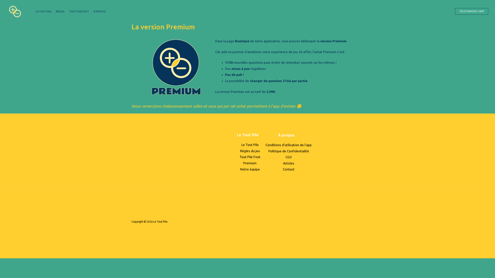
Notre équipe (250, 169)
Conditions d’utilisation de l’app (288, 145)
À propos (99, 11)
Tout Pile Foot (79, 11)
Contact (288, 169)
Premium (250, 163)
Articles (288, 163)
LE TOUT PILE (43, 11)
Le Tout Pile (250, 145)
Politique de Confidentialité (288, 151)
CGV (289, 157)
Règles (60, 11)
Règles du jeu (250, 151)
